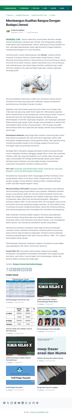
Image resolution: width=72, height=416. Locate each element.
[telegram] (22, 269)
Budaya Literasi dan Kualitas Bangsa (27, 264)
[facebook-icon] (4, 403)
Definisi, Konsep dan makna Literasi (50, 358)
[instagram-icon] (11, 403)
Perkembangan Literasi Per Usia (17, 300)
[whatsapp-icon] (26, 403)
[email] (30, 269)
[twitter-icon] (8, 403)
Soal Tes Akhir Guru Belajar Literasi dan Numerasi (19, 330)
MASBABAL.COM (13, 39)
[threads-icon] (15, 403)
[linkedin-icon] (22, 403)
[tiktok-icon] (30, 403)
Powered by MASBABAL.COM (39, 412)
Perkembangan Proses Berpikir (48, 329)
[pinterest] (26, 269)
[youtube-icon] (19, 403)
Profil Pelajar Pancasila (14, 387)
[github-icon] (33, 403)
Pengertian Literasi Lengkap (47, 387)
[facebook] (11, 269)
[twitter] (14, 269)
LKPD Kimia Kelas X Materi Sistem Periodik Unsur (18, 359)
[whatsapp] (18, 269)
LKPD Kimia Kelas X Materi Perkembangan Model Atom (47, 300)
